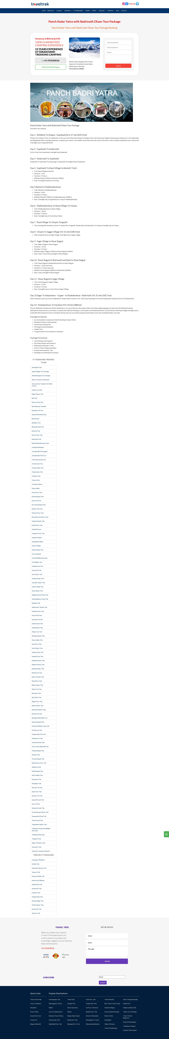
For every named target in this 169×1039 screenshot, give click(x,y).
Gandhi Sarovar (36, 529)
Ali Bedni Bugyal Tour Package (41, 375)
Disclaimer (33, 1007)
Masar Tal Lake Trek (38, 677)
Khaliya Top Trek (37, 632)
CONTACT (124, 10)
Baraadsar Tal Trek (37, 410)
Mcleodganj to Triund (55, 1003)
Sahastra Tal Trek (37, 796)
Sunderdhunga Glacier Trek (40, 812)
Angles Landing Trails (129, 1007)
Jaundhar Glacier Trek (38, 582)
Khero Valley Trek (37, 640)
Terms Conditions (35, 1003)
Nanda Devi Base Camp (39, 709)
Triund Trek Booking (111, 1028)
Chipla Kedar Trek (37, 472)
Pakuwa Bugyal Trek (38, 722)
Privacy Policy (34, 1012)
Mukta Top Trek (37, 689)
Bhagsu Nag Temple (73, 1016)
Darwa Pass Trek (37, 492)
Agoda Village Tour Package (40, 371)
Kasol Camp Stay (72, 1007)
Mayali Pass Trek (37, 681)
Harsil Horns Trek (37, 525)
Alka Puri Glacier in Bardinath (40, 380)
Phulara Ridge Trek (37, 901)
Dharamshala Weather (93, 1024)
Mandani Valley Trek (38, 669)
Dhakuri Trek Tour (37, 509)
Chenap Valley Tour (38, 468)
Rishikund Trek (36, 767)
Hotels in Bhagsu (110, 1007)
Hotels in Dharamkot (92, 1016)
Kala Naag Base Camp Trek (40, 599)
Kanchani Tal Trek (37, 619)
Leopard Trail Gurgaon (130, 1030)
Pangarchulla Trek (37, 897)
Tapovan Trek (36, 872)
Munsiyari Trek (36, 693)
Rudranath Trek (36, 909)
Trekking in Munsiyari (38, 835)
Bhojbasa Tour (36, 423)
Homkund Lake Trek (38, 578)
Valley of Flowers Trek (38, 843)
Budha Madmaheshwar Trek (40, 443)
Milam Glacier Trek (37, 685)
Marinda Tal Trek (37, 673)
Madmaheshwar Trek (38, 660)
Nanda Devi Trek (72, 1020)
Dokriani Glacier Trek (38, 521)
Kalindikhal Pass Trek (55, 1024)
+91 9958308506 (47, 948)
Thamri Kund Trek (37, 820)
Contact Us (33, 1020)
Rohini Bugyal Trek (37, 771)
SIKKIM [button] (87, 10)
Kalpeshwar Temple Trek (39, 607)
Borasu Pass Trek (37, 435)
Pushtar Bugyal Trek (38, 759)
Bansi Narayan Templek (39, 406)
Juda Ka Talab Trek (37, 587)
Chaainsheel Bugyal (38, 447)
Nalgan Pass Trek (37, 701)
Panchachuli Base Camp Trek (40, 726)
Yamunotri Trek (36, 847)
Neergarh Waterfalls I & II (39, 718)
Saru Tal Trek (36, 804)
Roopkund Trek (36, 779)
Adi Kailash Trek (37, 367)
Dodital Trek (35, 864)
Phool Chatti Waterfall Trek (40, 746)
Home (44, 10)
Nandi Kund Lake (37, 714)
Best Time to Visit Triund (112, 1003)
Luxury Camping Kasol (55, 1012)
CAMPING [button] (110, 10)
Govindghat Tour (37, 562)
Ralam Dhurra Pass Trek (39, 763)
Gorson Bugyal (36, 554)
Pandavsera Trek (37, 730)
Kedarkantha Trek (37, 628)
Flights (51, 1007)
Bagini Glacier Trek (37, 394)
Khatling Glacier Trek (38, 636)
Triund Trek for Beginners (127, 1017)
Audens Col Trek (37, 390)
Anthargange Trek (54, 999)
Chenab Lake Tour (37, 464)
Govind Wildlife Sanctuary (40, 558)
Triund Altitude (109, 999)
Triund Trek (71, 999)
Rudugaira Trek (36, 783)
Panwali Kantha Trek (38, 742)
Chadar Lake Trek (91, 1003)
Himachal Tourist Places (56, 1016)
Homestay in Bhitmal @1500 (47, 38)
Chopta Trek (36, 480)
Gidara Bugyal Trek (37, 550)
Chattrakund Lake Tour (39, 459)
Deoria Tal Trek (36, 500)
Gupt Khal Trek (36, 570)
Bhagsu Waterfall (35, 1024)
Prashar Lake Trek (54, 1020)
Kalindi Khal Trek (37, 884)
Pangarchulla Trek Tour (39, 734)
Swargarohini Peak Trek (39, 816)
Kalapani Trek (36, 603)
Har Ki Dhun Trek (37, 574)
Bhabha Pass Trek (91, 1012)
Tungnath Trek (36, 839)
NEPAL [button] (94, 10)
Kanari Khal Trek (37, 615)
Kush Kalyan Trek (37, 648)
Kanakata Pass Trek (38, 611)
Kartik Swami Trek (37, 623)
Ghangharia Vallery (37, 541)
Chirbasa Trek (36, 476)
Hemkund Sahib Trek (38, 876)
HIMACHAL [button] (50, 10)
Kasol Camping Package (112, 1012)
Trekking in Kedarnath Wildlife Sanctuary (41, 829)
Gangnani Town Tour (38, 533)
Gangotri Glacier (37, 537)
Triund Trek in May (36, 999)
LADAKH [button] (59, 10)
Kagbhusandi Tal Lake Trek (40, 595)
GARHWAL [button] (67, 10)
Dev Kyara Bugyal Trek (39, 505)
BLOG (117, 10)
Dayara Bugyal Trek (38, 496)
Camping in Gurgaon (129, 1026)
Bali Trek (34, 398)
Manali (69, 1012)
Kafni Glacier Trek (37, 591)
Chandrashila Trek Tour (39, 455)
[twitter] (137, 3)
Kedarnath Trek (36, 888)
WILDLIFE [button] (102, 10)
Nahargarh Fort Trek (73, 1024)
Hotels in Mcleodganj (129, 1022)
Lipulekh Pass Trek (37, 656)
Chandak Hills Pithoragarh (40, 451)
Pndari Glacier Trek (37, 905)
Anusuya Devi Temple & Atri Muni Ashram (42, 385)
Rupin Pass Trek (37, 791)
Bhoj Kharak (35, 418)
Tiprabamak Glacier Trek (39, 824)
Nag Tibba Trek (36, 697)
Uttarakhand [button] (78, 10)
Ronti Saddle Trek (37, 775)
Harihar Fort (126, 1003)
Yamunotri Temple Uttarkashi (41, 851)
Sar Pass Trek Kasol (92, 1007)
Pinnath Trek (36, 755)
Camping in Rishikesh (38, 860)
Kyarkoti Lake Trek (37, 652)
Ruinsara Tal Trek (37, 787)
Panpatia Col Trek (37, 738)
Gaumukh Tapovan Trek (39, 868)
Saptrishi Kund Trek (38, 800)
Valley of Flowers (110, 1024)
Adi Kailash (108, 1020)
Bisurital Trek (36, 431)
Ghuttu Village (36, 546)
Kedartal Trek (36, 892)
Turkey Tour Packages (130, 1012)
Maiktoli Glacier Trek (38, 664)
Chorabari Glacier (37, 484)
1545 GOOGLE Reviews (51, 67)
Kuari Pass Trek (36, 644)
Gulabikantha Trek (37, 566)
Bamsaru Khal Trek (37, 402)
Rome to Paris (109, 1016)
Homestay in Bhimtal (38, 880)
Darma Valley (36, 488)
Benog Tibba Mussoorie (39, 414)
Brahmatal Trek (36, 439)
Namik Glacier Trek (37, 705)
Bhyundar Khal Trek (38, 427)
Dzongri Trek (71, 1003)
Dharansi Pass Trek (38, 513)
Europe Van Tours (35, 1016)
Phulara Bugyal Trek (38, 750)
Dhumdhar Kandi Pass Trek (40, 517)
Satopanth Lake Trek (38, 808)
